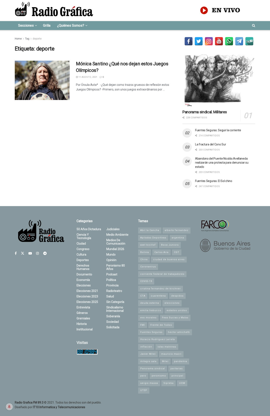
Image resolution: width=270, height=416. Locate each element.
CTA (142, 295)
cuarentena (158, 295)
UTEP (143, 390)
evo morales (148, 317)
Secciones (26, 25)
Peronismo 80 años (115, 267)
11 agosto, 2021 (87, 77)
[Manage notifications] (9, 406)
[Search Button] (253, 25)
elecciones (172, 303)
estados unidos (177, 310)
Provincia (112, 285)
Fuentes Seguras (151, 332)
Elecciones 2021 (87, 291)
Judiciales (113, 229)
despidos (177, 295)
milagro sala (148, 361)
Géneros (82, 313)
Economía (83, 280)
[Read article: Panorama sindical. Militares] (218, 80)
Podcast (111, 274)
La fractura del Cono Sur (210, 144)
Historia (82, 324)
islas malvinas (167, 346)
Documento (84, 274)
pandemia (180, 361)
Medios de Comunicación (115, 241)
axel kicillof (148, 245)
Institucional (85, 329)
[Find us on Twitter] (22, 253)
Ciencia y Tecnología (84, 236)
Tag (27, 38)
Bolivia (144, 252)
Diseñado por (50, 407)
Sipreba (168, 383)
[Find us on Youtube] (30, 253)
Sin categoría (115, 302)
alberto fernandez (176, 230)
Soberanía (113, 316)
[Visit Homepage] (54, 10)
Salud (110, 296)
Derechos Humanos (83, 267)
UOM (182, 383)
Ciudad (81, 243)
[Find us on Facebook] (16, 253)
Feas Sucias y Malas (175, 317)
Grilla (46, 25)
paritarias (176, 368)
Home (18, 38)
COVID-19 (146, 281)
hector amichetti (179, 332)
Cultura (81, 254)
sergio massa (149, 383)
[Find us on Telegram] (45, 253)
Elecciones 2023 (87, 296)
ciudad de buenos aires (169, 259)
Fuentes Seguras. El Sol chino (213, 181)
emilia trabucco (150, 310)
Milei (165, 361)
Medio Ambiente (117, 234)
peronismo (159, 375)
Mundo (111, 254)
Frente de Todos (161, 325)
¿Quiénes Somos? (70, 25)
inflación (146, 346)
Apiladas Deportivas (153, 237)
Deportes (83, 260)
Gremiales (83, 318)
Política (111, 280)
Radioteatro (114, 291)
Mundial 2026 (115, 249)
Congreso (83, 249)
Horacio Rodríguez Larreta (157, 339)
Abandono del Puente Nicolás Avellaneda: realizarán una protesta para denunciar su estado (221, 162)
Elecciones (84, 285)
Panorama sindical (152, 368)
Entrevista (83, 307)
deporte (37, 38)
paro (143, 375)
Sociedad (112, 321)
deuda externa (149, 303)
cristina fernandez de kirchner (160, 288)
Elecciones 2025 (87, 302)
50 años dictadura (89, 229)
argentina (178, 237)
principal (177, 375)
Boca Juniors (170, 245)
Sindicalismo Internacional (115, 309)
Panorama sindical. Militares (204, 112)
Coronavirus (148, 266)
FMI (142, 325)
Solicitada (112, 327)
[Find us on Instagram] (37, 253)
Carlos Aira (161, 252)
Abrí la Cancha (149, 230)
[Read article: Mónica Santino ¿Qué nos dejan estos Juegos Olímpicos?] (42, 80)
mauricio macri (171, 354)
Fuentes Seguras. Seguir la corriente (218, 130)
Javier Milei (148, 354)
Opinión (111, 260)
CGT (176, 252)
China (144, 259)
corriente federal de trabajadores (162, 274)
